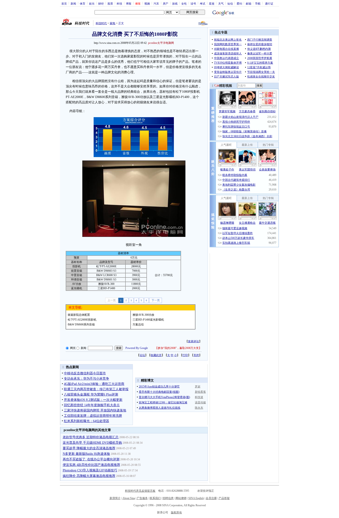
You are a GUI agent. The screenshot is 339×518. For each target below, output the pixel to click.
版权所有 (176, 512)
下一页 (156, 300)
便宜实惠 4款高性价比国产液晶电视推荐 (91, 465)
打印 (185, 355)
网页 (73, 348)
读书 (193, 3)
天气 (221, 3)
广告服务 (142, 498)
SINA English (196, 498)
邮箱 (248, 3)
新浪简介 (115, 498)
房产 (165, 3)
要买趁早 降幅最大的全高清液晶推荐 (89, 448)
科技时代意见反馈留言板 (140, 490)
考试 (202, 3)
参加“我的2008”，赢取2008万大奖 (178, 348)
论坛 (142, 355)
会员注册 (211, 498)
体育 (82, 3)
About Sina (128, 498)
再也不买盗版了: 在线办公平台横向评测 (91, 459)
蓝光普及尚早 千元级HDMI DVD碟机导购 (92, 442)
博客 (128, 3)
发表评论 (193, 341)
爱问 (239, 3)
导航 (258, 3)
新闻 (73, 3)
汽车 (156, 3)
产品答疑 (224, 498)
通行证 (269, 3)
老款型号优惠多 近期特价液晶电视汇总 (91, 437)
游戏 (175, 3)
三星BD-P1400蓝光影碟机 (148, 319)
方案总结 (138, 324)
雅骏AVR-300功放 (143, 314)
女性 (184, 3)
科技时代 (101, 23)
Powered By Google (136, 348)
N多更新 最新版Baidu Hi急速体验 (86, 453)
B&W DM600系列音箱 (81, 324)
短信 (230, 3)
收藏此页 (156, 355)
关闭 (196, 355)
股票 (110, 3)
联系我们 (155, 498)
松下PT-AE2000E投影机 (82, 319)
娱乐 (92, 3)
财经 (101, 3)
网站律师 (181, 498)
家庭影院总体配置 (79, 314)
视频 (147, 3)
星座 (211, 3)
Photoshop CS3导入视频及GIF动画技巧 (90, 470)
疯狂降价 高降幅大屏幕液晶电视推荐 (89, 476)
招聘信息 (168, 498)
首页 (64, 3)
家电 (112, 23)
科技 (119, 3)
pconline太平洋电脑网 (161, 43)
